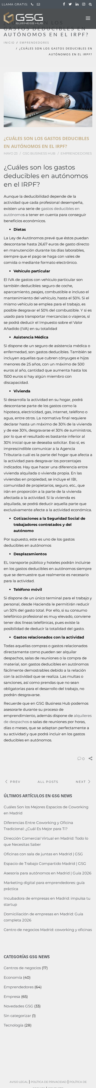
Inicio (9, 42)
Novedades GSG (18, 1006)
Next (81, 782)
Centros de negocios (22, 968)
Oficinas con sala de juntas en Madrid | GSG (43, 854)
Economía (13, 977)
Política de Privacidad (48, 1082)
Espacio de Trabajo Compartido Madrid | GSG (45, 863)
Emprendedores (34, 42)
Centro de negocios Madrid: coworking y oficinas (48, 929)
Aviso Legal (19, 1082)
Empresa (12, 996)
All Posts (48, 782)
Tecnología (13, 1025)
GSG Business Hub (39, 153)
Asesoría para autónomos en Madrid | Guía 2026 (47, 873)
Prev (15, 782)
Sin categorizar (17, 1015)
